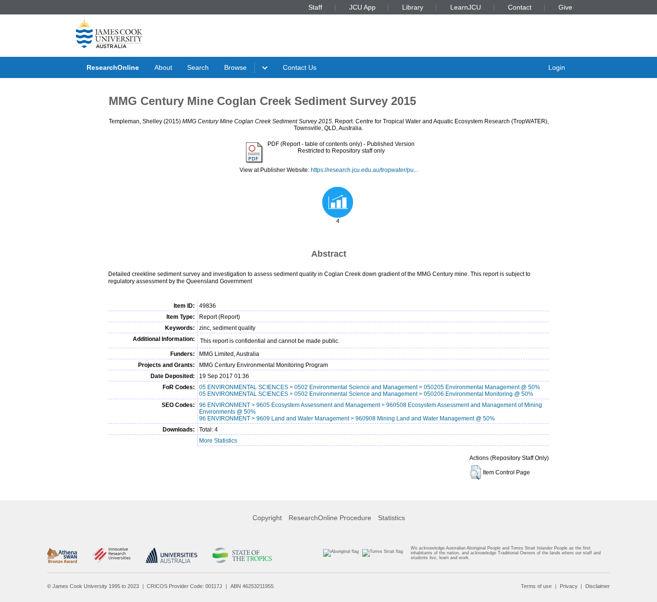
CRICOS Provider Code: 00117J (184, 586)
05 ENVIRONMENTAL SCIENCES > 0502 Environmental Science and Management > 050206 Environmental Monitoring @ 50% (366, 394)
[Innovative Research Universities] (111, 555)
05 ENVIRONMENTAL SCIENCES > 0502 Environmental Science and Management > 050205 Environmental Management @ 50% (369, 387)
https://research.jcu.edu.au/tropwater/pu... (364, 170)
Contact (519, 7)
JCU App (362, 7)
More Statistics (218, 440)
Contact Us (299, 67)
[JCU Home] (109, 33)
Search (198, 67)
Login (556, 67)
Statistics (391, 518)
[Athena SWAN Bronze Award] (62, 555)
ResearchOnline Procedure (330, 518)
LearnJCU (465, 7)
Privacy (569, 586)
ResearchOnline (113, 67)
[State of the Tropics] (242, 555)
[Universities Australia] (171, 555)
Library (412, 7)
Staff (315, 7)
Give (565, 7)
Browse (235, 67)
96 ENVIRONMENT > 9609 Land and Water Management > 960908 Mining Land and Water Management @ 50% (347, 418)
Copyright (267, 518)
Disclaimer (597, 586)
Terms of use (536, 586)
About (163, 67)
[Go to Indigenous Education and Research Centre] (341, 555)
